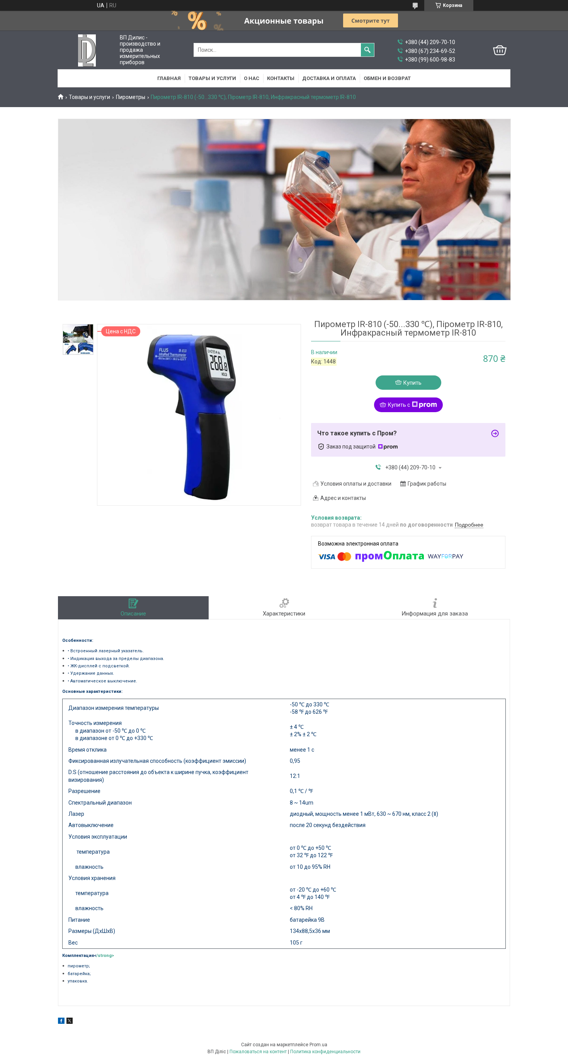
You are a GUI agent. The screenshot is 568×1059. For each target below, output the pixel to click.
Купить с (399, 405)
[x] (69, 1022)
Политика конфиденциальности (325, 1051)
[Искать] (367, 49)
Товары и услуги (212, 78)
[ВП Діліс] (87, 50)
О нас (251, 78)
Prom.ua (318, 1044)
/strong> (105, 955)
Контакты (280, 78)
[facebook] (61, 1022)
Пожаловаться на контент (258, 1051)
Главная (169, 78)
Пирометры (130, 97)
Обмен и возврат (387, 78)
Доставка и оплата (329, 78)
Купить (412, 383)
